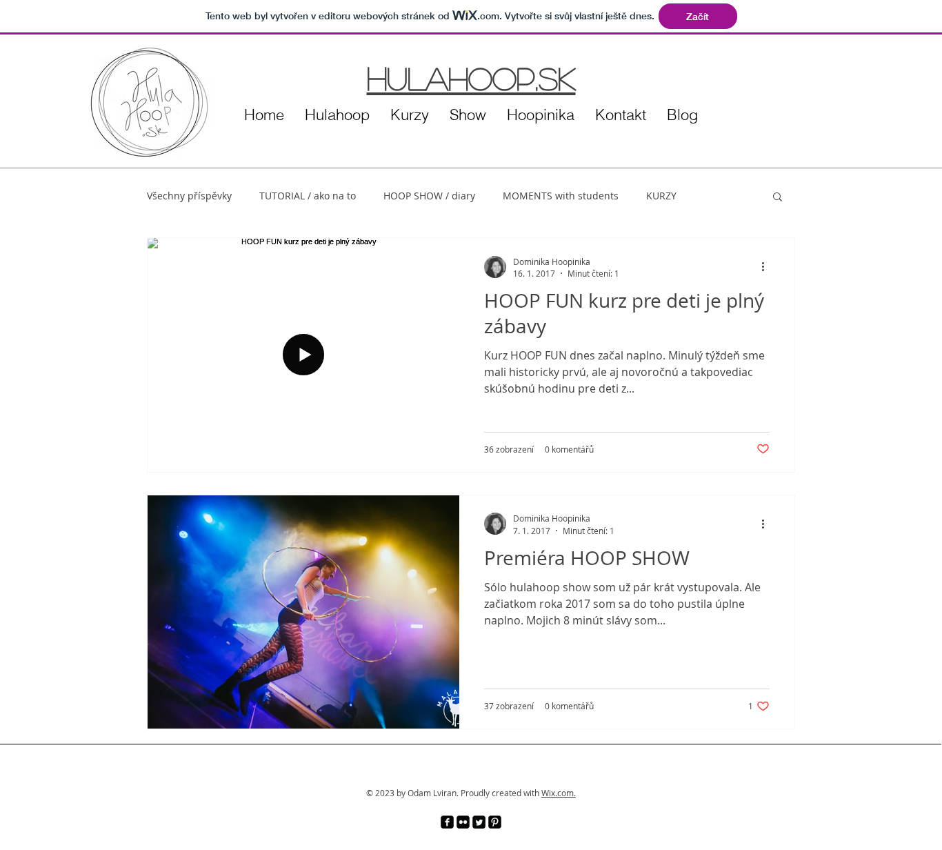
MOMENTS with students (561, 195)
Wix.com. (558, 792)
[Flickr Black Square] (463, 822)
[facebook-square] (447, 822)
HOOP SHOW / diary (429, 195)
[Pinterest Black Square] (494, 822)
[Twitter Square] (478, 822)
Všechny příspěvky (189, 195)
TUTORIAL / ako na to (307, 195)
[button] (777, 197)
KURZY (661, 195)
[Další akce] (767, 267)
